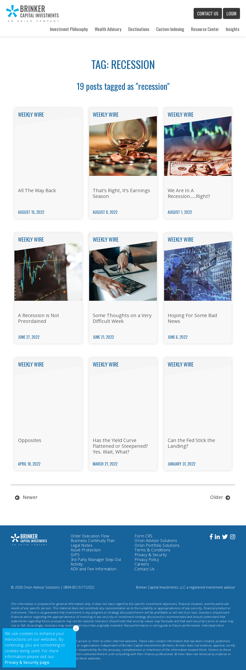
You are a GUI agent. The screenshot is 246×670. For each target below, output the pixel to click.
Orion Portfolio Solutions (157, 545)
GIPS (75, 554)
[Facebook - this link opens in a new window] (211, 537)
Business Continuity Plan (93, 540)
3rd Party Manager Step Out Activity (96, 562)
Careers (142, 564)
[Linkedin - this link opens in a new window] (217, 537)
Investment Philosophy (69, 28)
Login (231, 13)
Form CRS (143, 536)
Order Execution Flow (90, 536)
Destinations (138, 28)
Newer (30, 497)
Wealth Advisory (108, 28)
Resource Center (205, 28)
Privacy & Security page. (27, 662)
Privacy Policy (147, 559)
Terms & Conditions (152, 550)
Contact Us (207, 13)
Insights (233, 28)
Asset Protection (86, 550)
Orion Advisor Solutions (156, 540)
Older (216, 497)
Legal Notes (82, 545)
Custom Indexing (170, 28)
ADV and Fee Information (94, 569)
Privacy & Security (151, 554)
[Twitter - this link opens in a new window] (225, 537)
